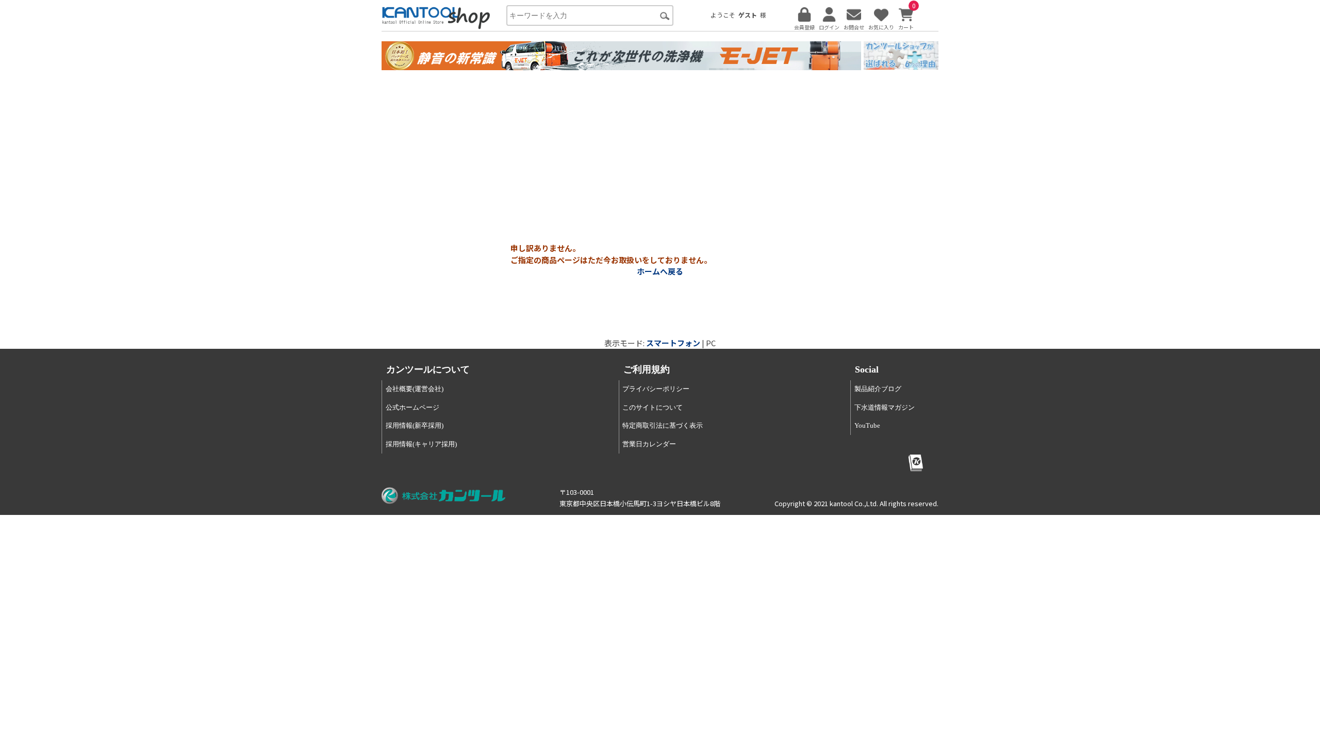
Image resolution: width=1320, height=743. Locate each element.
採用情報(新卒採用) (414, 425)
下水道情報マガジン (884, 407)
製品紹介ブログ (877, 389)
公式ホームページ (412, 407)
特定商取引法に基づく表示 (662, 425)
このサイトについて (652, 407)
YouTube (867, 425)
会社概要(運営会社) (414, 389)
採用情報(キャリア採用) (421, 444)
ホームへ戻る (660, 271)
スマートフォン (673, 342)
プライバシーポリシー (655, 389)
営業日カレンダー (649, 444)
